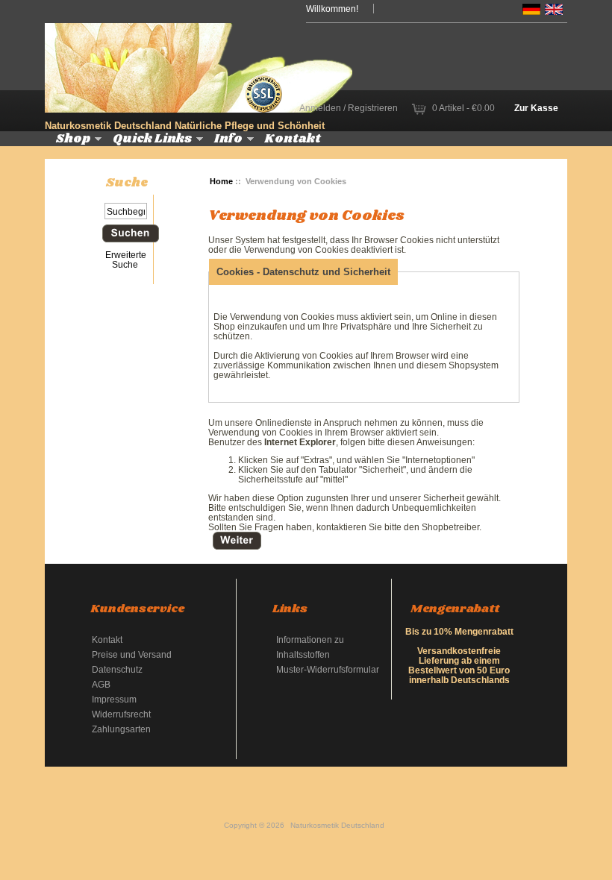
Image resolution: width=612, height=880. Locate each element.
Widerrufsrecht (121, 714)
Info (228, 139)
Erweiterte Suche (125, 259)
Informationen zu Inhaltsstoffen (310, 647)
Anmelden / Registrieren (348, 108)
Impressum (114, 699)
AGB (101, 684)
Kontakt (293, 139)
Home (221, 181)
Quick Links (152, 139)
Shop (73, 139)
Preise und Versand (132, 654)
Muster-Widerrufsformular (327, 669)
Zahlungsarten (121, 729)
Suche (127, 183)
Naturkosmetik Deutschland (337, 825)
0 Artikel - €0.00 (463, 108)
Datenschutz (117, 669)
